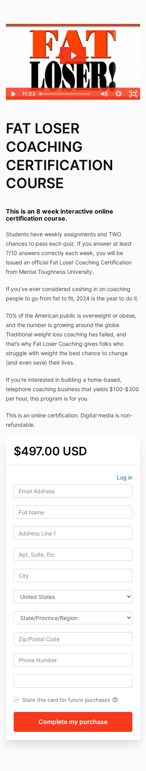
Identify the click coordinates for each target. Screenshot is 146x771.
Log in (124, 477)
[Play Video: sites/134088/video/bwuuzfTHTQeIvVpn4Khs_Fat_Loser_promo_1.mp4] (73, 55)
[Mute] (103, 94)
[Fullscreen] (133, 94)
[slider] (66, 94)
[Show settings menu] (118, 94)
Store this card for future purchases (70, 700)
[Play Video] (12, 94)
